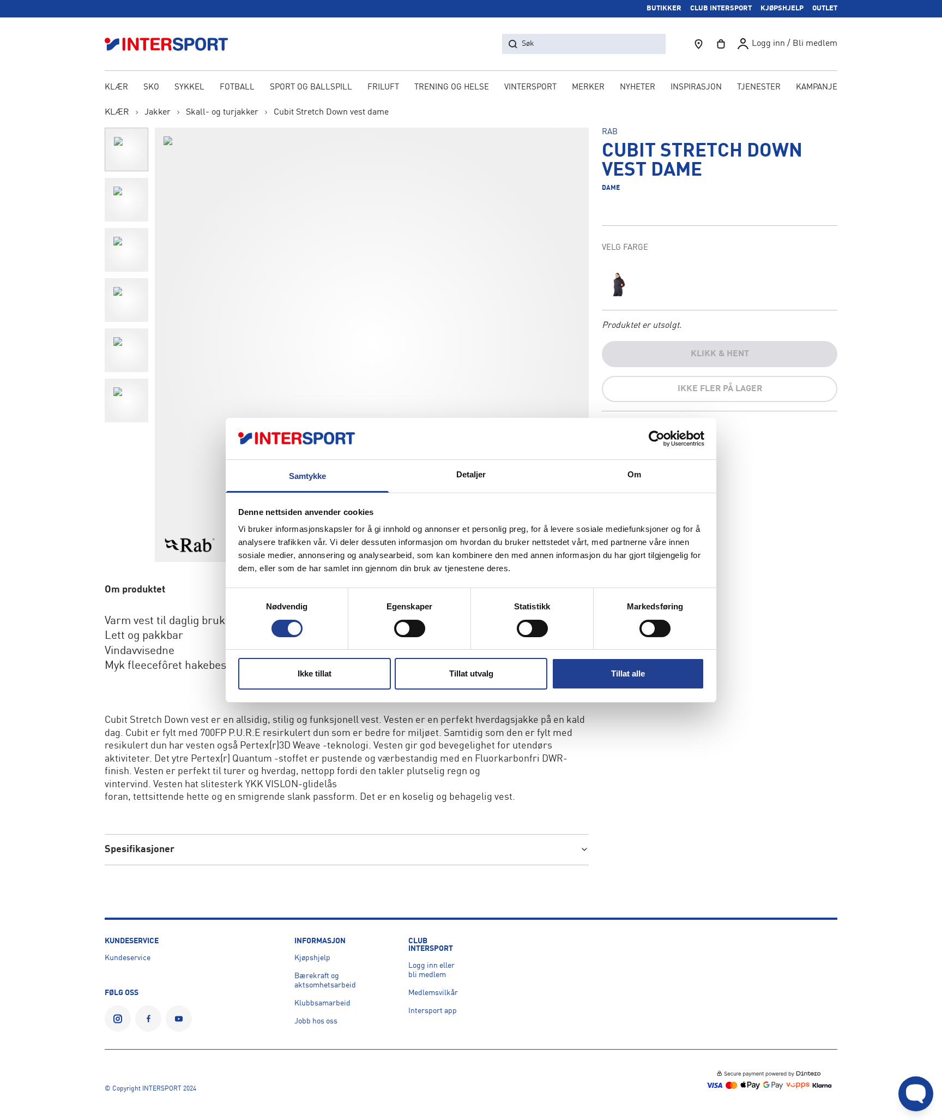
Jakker (157, 112)
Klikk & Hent (720, 354)
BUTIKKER (664, 8)
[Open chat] (915, 1093)
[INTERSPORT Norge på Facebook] (148, 1018)
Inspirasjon (696, 87)
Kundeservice (127, 958)
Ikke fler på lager (720, 389)
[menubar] (471, 88)
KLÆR (116, 87)
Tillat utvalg (471, 673)
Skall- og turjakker (222, 112)
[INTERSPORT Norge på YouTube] (179, 1018)
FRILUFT (383, 87)
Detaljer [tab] (471, 474)
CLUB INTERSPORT (721, 8)
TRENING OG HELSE (451, 87)
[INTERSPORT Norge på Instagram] (118, 1018)
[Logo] (172, 43)
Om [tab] (634, 474)
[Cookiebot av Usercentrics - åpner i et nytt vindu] (656, 438)
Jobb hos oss (315, 1021)
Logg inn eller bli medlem (431, 970)
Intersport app (432, 1011)
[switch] (409, 628)
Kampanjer (819, 87)
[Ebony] (619, 283)
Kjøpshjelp (312, 958)
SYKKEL (189, 87)
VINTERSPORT (530, 87)
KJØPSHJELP (782, 8)
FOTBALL (237, 87)
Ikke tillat (314, 673)
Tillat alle (628, 673)
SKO (151, 87)
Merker (588, 87)
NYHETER (637, 87)
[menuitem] (758, 88)
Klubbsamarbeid (322, 1003)
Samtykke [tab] (308, 476)
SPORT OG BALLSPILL (311, 87)
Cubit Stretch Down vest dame (331, 112)
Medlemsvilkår (433, 993)
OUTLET (824, 8)
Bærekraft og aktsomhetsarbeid (325, 980)
